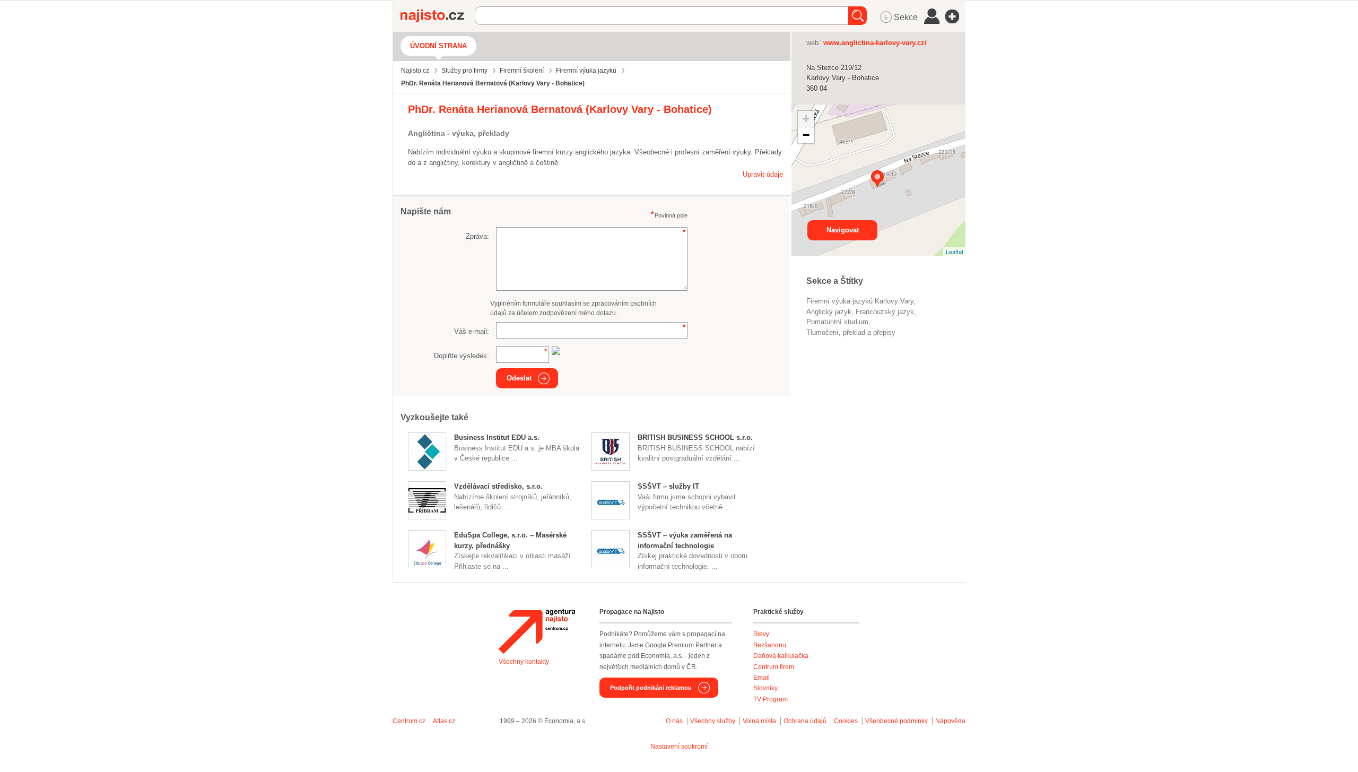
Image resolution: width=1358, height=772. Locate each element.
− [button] (806, 135)
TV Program (770, 699)
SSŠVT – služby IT (668, 486)
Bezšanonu (769, 645)
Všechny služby (713, 721)
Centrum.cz (409, 721)
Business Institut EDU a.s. (496, 437)
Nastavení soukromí (679, 746)
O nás (674, 721)
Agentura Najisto (537, 631)
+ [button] (806, 118)
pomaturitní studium (837, 322)
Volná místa (759, 721)
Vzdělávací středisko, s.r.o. (498, 486)
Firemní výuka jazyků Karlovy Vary (859, 301)
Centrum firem (773, 667)
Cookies (846, 721)
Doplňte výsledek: (461, 356)
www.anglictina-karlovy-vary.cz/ (875, 43)
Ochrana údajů (805, 721)
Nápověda (950, 721)
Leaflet (954, 251)
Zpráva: (477, 236)
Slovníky (765, 688)
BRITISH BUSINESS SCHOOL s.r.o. (695, 437)
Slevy (761, 634)
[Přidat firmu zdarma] (955, 16)
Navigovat (842, 230)
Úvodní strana (438, 46)
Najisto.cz (438, 16)
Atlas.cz (444, 721)
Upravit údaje (763, 174)
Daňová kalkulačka (780, 656)
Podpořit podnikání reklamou (651, 687)
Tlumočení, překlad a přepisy (850, 332)
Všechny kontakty (524, 661)
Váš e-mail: (471, 331)
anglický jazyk (828, 312)
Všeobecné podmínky (896, 721)
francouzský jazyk (885, 312)
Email (761, 677)
